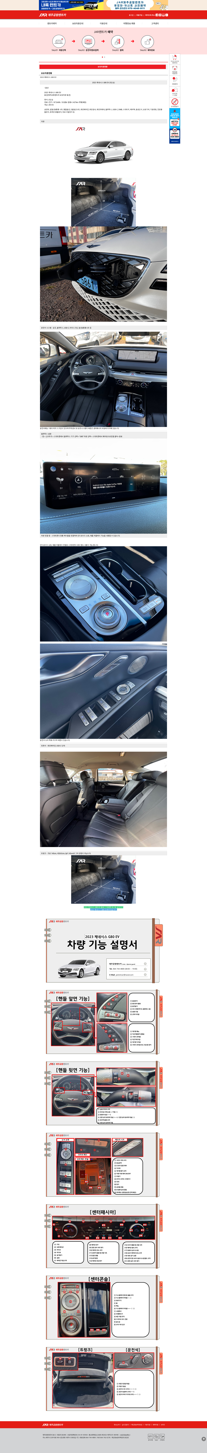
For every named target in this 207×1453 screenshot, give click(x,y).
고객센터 (155, 23)
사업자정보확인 (125, 1435)
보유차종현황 (102, 67)
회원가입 (139, 15)
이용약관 (147, 1425)
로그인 (131, 15)
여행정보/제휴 (129, 23)
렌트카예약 (51, 23)
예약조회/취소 (150, 15)
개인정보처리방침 (136, 1425)
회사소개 (116, 1425)
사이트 (163, 1425)
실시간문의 (125, 1425)
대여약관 (155, 1425)
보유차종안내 (77, 23)
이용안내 (103, 23)
